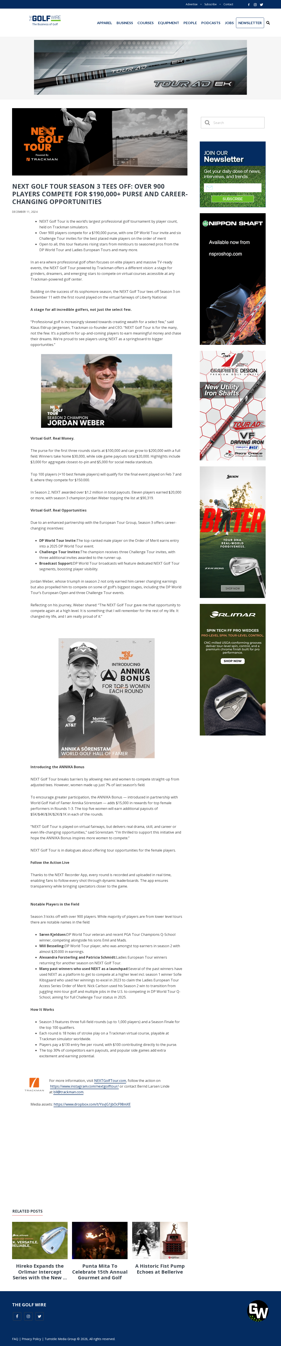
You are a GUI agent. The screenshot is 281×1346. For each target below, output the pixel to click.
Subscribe (210, 4)
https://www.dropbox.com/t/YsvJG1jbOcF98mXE (92, 1104)
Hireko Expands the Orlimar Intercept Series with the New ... (40, 1271)
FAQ (15, 1339)
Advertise (192, 4)
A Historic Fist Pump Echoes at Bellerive (160, 1268)
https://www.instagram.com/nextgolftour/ (84, 1086)
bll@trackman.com (68, 1092)
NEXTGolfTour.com (110, 1080)
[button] (268, 23)
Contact (228, 4)
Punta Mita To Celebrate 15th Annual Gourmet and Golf (100, 1271)
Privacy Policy (31, 1339)
